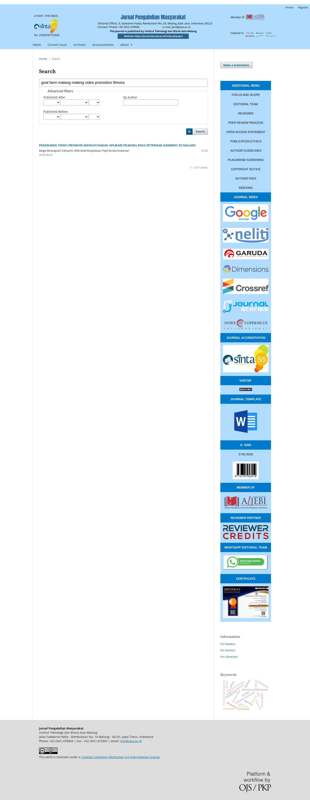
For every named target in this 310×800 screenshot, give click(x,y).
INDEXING (246, 187)
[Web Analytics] (245, 390)
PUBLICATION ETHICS (245, 141)
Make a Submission (236, 65)
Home (37, 45)
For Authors (227, 650)
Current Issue (57, 45)
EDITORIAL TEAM (245, 104)
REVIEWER (245, 113)
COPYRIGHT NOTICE (245, 169)
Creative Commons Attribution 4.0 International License (120, 757)
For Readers (227, 644)
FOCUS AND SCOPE (246, 95)
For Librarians (229, 657)
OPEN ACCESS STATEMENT (245, 132)
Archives (80, 45)
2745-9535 (246, 454)
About (125, 45)
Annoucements (103, 45)
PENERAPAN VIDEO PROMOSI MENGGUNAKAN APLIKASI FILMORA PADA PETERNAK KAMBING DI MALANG (117, 145)
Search (200, 131)
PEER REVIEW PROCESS (245, 122)
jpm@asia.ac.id (131, 741)
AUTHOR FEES (245, 178)
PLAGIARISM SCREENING (246, 160)
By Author (130, 97)
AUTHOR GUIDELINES (245, 150)
